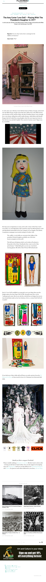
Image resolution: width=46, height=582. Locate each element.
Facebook (33, 466)
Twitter (7, 468)
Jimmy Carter (33, 14)
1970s (12, 14)
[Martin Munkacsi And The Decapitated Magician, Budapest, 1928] (12, 495)
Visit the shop (22, 8)
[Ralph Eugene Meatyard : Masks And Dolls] (34, 495)
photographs (16, 14)
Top (40, 542)
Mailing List (12, 466)
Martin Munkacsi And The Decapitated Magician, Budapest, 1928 (12, 507)
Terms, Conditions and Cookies (11, 569)
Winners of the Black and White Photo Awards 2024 (33, 533)
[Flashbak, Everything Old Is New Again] (23, 1)
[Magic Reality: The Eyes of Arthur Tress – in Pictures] (12, 521)
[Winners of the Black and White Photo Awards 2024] (34, 521)
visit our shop (38, 468)
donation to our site (22, 463)
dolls (29, 14)
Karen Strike (14, 13)
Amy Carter (25, 14)
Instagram (39, 466)
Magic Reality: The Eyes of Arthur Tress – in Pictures (11, 533)
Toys (20, 14)
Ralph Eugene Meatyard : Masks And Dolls (32, 506)
